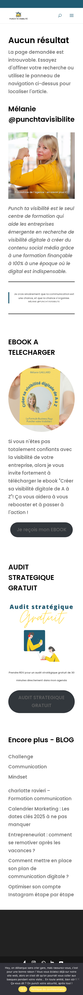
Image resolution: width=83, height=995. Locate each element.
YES (22, 989)
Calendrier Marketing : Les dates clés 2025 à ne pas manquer (38, 817)
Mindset (17, 777)
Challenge (20, 756)
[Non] (78, 979)
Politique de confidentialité (48, 989)
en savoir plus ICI (57, 192)
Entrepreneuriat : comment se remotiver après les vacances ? (40, 843)
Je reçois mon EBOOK (41, 529)
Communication (27, 766)
